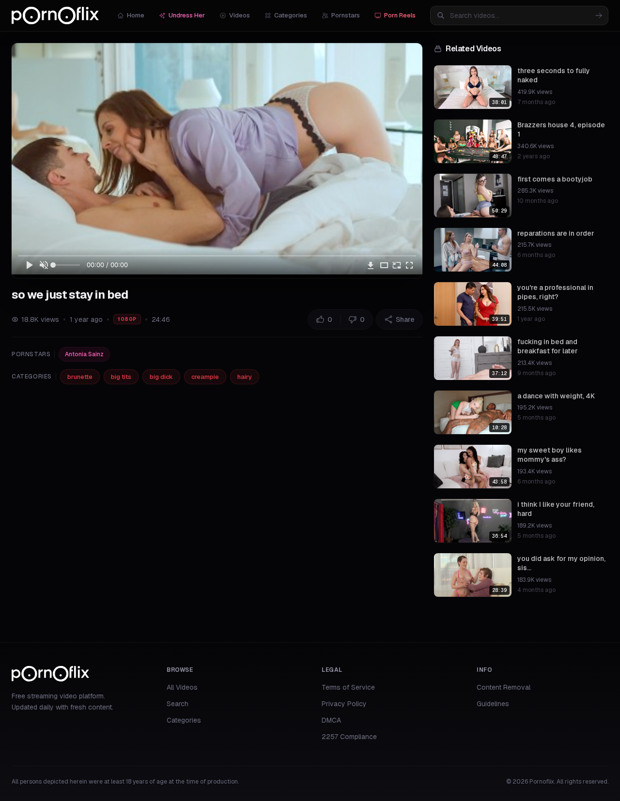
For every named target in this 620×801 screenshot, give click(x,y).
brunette (80, 377)
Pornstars (345, 15)
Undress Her (187, 15)
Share (405, 319)
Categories (290, 15)
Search (177, 703)
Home (135, 15)
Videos (239, 15)
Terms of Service (348, 687)
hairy (244, 377)
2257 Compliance (349, 736)
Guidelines (493, 703)
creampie (205, 377)
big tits (121, 377)
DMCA (331, 720)
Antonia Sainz (84, 354)
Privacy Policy (344, 703)
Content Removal (503, 687)
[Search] (598, 15)
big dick (161, 377)
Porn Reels (400, 15)
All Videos (182, 687)
